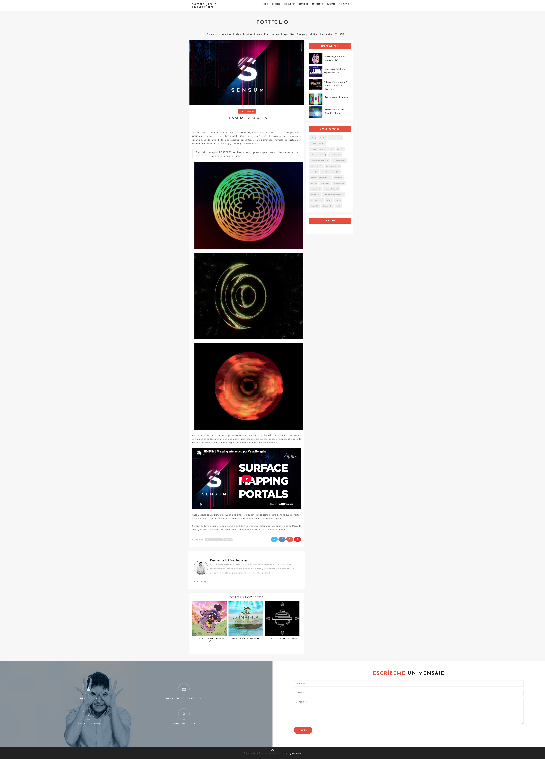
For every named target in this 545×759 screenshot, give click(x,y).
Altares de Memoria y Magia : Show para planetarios (335, 85)
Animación (212, 34)
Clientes (331, 4)
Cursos (258, 34)
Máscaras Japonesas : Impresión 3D (335, 58)
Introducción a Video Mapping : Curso (335, 111)
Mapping (302, 34)
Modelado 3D (330, 189)
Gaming (247, 34)
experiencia (289, 4)
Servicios (303, 4)
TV (321, 34)
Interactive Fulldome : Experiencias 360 (335, 71)
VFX (337, 200)
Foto (312, 183)
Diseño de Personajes (319, 178)
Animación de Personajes (320, 149)
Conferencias (271, 34)
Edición (337, 178)
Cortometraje (331, 166)
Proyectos (317, 4)
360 (312, 138)
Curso (313, 172)
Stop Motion (315, 200)
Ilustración (338, 183)
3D (202, 34)
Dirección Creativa (328, 172)
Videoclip (326, 206)
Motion (313, 34)
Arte (338, 149)
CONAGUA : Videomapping (245, 638)
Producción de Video (331, 195)
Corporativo (287, 34)
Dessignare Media (293, 753)
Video (329, 34)
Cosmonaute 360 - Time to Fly (209, 639)
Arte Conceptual (246, 111)
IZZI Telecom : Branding (336, 97)
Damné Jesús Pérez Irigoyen (228, 560)
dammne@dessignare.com (184, 698)
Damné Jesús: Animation (205, 5)
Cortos (237, 34)
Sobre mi (276, 4)
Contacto (344, 4)
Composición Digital (318, 161)
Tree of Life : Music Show (282, 638)
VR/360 (339, 34)
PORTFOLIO (272, 22)
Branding (226, 34)
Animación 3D (316, 143)
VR (337, 206)
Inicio (265, 4)
